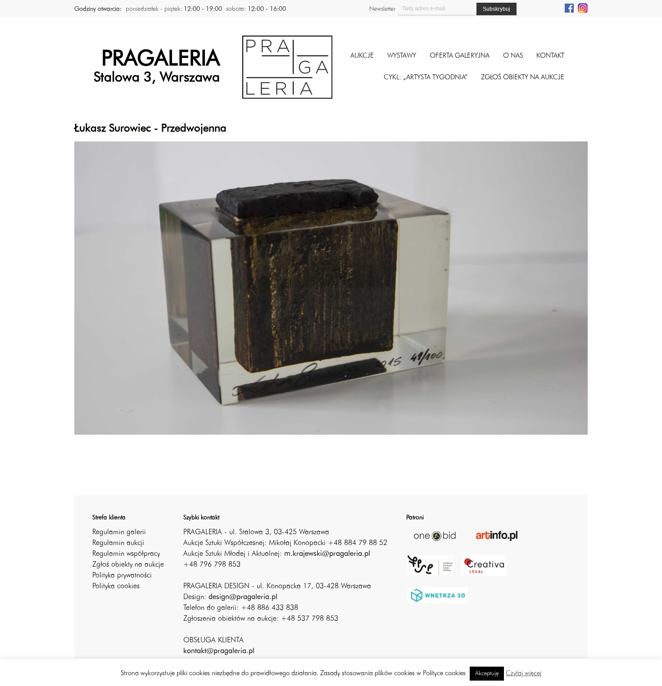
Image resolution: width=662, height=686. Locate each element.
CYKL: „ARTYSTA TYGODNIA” (425, 77)
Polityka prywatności (122, 575)
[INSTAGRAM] (583, 8)
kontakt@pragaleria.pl (218, 651)
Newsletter (382, 9)
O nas (513, 56)
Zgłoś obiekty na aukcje (128, 564)
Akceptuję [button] (487, 674)
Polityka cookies (116, 586)
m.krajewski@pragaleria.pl (327, 554)
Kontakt (550, 56)
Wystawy (401, 56)
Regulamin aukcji (118, 543)
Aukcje (362, 56)
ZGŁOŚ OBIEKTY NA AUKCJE (522, 77)
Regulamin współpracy (126, 554)
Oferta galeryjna (460, 56)
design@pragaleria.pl (243, 597)
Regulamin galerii (119, 532)
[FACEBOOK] (569, 8)
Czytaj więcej (523, 673)
